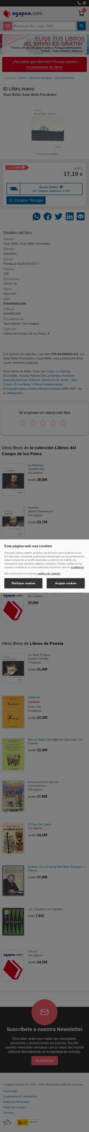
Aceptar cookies (65, 583)
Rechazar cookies (23, 583)
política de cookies (49, 573)
